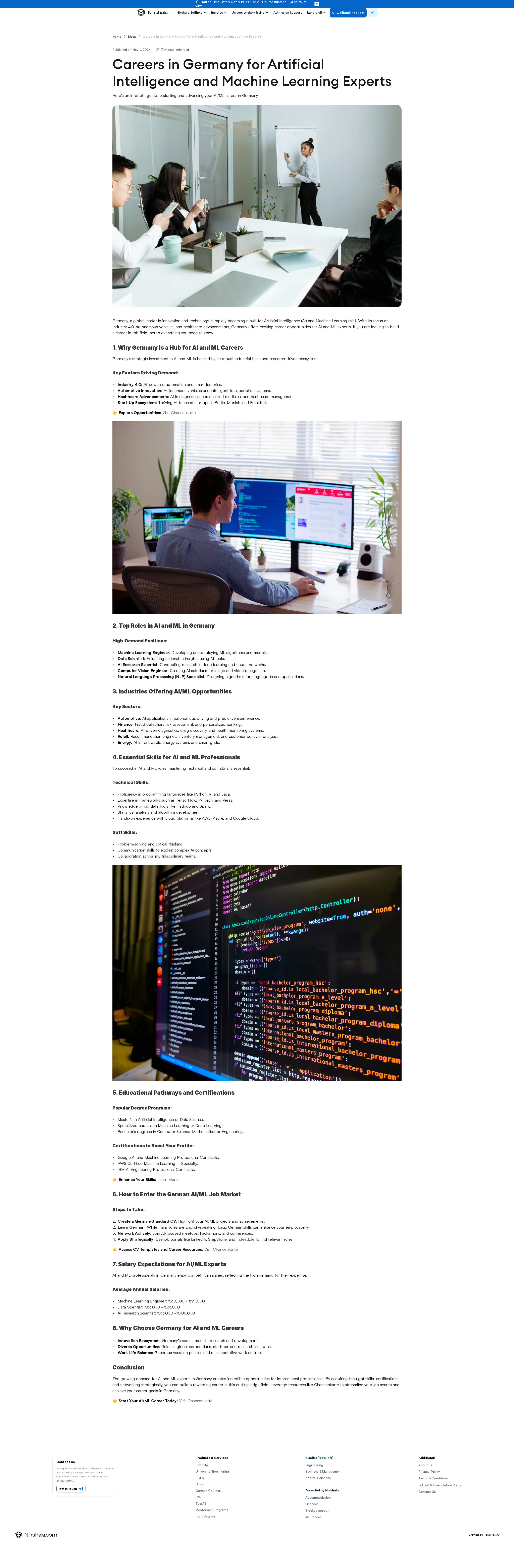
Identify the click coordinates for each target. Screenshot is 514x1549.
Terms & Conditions (433, 1478)
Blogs (132, 37)
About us (425, 1465)
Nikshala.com (40, 1535)
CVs (199, 1497)
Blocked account (318, 1510)
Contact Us (427, 1492)
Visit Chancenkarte (221, 1249)
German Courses (208, 1491)
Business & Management (323, 1471)
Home (116, 37)
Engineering (314, 1465)
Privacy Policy (429, 1472)
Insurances (313, 1517)
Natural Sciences (318, 1478)
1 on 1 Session (205, 1516)
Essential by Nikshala (322, 1490)
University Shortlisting (212, 1471)
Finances (311, 1504)
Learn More (167, 1179)
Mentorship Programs (212, 1510)
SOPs (200, 1478)
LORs (199, 1484)
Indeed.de (245, 1239)
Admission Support (287, 12)
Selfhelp (202, 1465)
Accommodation (318, 1497)
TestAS (201, 1503)
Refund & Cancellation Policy (440, 1485)
